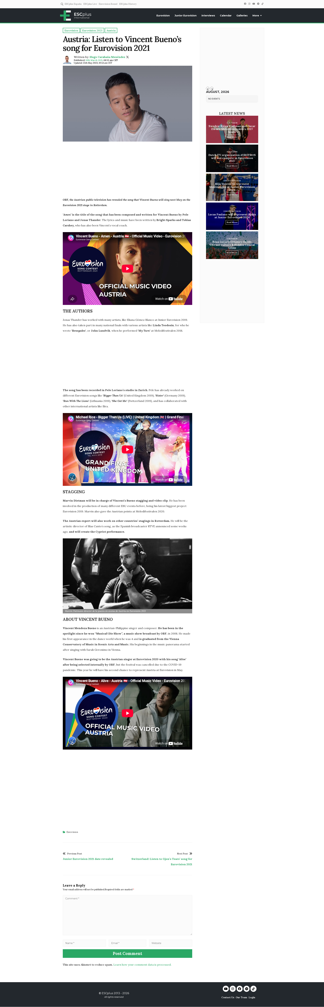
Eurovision (163, 15)
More (255, 15)
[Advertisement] (127, 170)
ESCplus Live (90, 4)
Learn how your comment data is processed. (142, 964)
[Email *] (127, 943)
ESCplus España (73, 4)
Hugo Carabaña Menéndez (107, 57)
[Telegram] (258, 3)
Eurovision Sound (108, 4)
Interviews (208, 15)
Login (252, 997)
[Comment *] (127, 934)
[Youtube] (226, 989)
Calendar (226, 15)
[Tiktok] (253, 989)
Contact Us (227, 997)
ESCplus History (128, 4)
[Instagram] (249, 3)
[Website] (170, 943)
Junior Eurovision (186, 15)
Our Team (241, 997)
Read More (232, 137)
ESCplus (107, 993)
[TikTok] (262, 3)
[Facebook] (245, 3)
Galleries (242, 15)
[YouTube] (253, 3)
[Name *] (84, 943)
